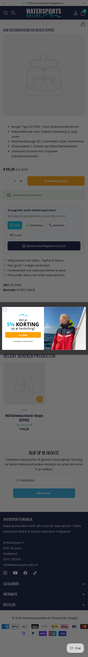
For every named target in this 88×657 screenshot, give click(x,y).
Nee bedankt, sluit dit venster (23, 341)
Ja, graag (23, 335)
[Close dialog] (5, 310)
